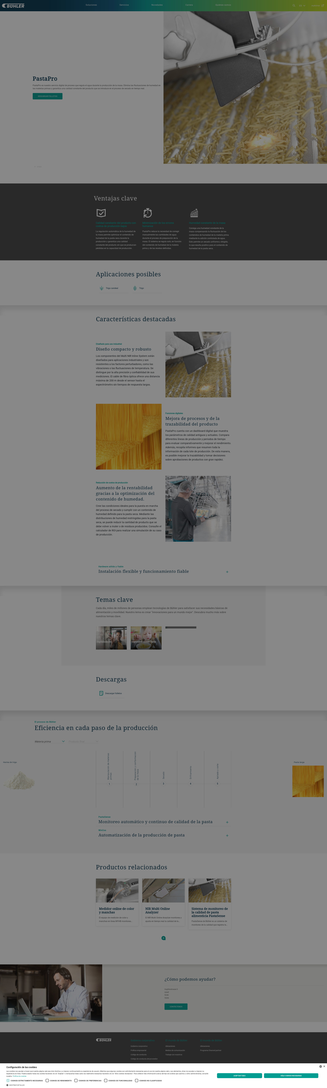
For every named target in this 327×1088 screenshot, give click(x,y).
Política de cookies (19, 1076)
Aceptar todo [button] (239, 1076)
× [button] (324, 1066)
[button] (108, 1085)
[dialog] (163, 1075)
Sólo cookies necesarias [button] (291, 1076)
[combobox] (320, 1066)
